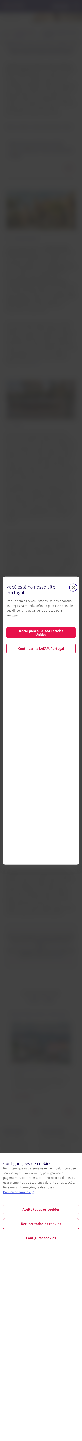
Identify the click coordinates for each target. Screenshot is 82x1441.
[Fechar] (73, 587)
